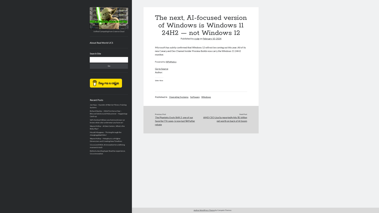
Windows (206, 97)
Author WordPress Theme (204, 210)
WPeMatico (171, 62)
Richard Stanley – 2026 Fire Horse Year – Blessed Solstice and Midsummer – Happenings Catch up (108, 113)
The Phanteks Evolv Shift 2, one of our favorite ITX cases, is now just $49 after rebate (175, 121)
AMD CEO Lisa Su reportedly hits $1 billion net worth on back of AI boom (225, 119)
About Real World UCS (101, 42)
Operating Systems (178, 97)
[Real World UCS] (109, 28)
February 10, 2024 (212, 38)
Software (195, 97)
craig (196, 38)
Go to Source (161, 68)
